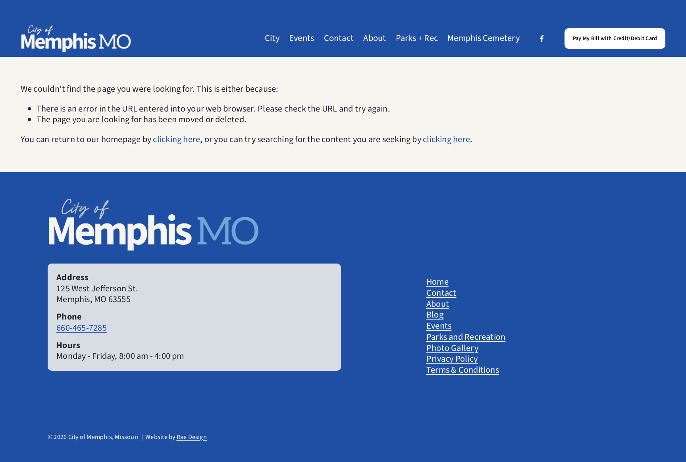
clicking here (176, 139)
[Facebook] (542, 38)
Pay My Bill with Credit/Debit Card (615, 38)
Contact (339, 38)
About (374, 38)
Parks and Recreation (465, 337)
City (272, 38)
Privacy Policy (452, 359)
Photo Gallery (452, 348)
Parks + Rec (417, 38)
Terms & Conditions (462, 370)
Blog (434, 315)
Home (437, 282)
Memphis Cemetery (483, 38)
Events (301, 38)
